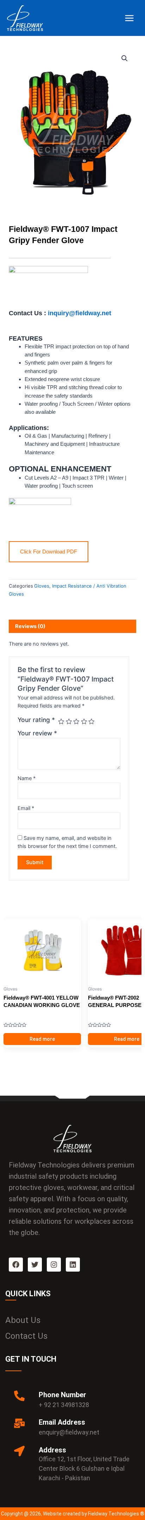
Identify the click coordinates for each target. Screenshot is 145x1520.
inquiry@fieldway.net (78, 313)
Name (27, 778)
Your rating (36, 719)
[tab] (72, 626)
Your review (37, 733)
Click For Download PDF (48, 552)
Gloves (41, 586)
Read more (42, 1039)
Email (26, 808)
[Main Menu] (129, 17)
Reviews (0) (30, 626)
